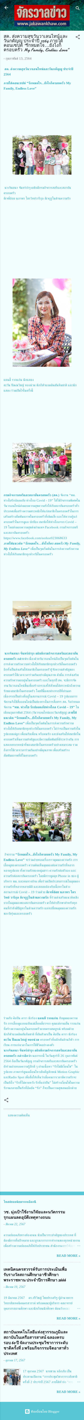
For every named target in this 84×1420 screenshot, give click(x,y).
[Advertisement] (42, 1153)
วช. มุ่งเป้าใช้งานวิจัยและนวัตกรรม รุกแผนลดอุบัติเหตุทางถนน (34, 1214)
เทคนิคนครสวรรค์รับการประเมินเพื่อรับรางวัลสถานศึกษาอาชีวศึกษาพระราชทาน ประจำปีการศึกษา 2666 (35, 1275)
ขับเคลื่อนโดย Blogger (44, 1411)
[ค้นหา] (77, 9)
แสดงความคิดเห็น (19, 1115)
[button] (77, 37)
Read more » (68, 1255)
